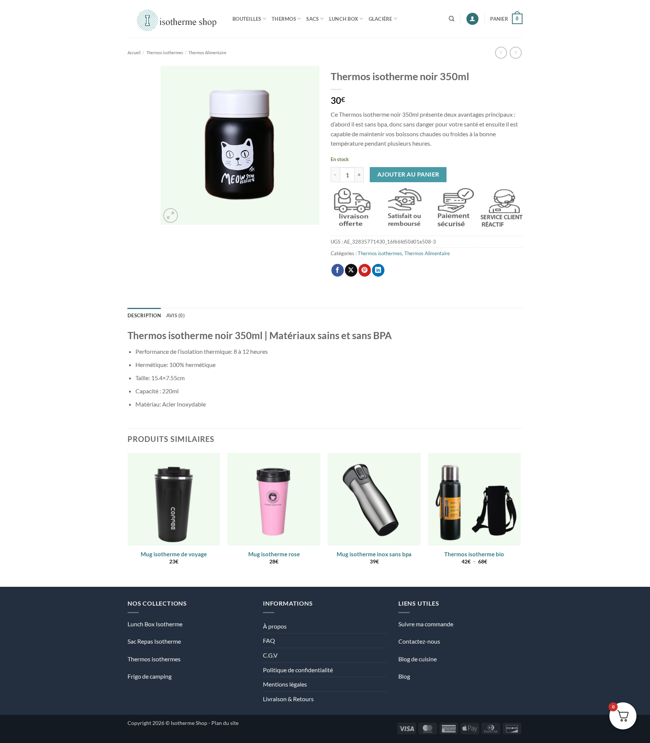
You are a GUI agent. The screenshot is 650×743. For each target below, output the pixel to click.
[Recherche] (451, 19)
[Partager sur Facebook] (337, 270)
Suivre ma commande (425, 623)
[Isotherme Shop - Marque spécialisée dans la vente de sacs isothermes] (174, 18)
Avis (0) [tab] (175, 315)
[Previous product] (515, 52)
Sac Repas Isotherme (154, 641)
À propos (275, 626)
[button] (472, 19)
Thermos (284, 19)
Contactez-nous (419, 641)
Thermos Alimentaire (207, 52)
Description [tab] (144, 315)
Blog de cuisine (417, 658)
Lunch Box (343, 19)
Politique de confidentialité (298, 669)
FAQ (269, 640)
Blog (404, 676)
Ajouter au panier (408, 174)
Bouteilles (246, 19)
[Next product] (501, 52)
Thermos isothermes (164, 52)
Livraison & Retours (288, 698)
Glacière (380, 19)
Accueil (134, 52)
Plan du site (224, 723)
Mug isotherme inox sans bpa (374, 554)
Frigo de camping (150, 676)
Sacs (312, 19)
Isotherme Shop (189, 723)
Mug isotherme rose (274, 554)
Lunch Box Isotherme (155, 623)
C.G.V (270, 655)
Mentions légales (285, 684)
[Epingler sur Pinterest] (364, 270)
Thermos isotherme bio (474, 554)
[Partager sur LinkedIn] (378, 270)
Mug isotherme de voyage (174, 554)
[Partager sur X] (351, 270)
